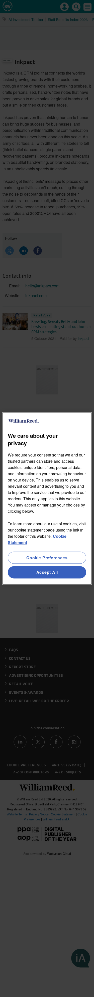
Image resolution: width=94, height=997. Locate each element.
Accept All (47, 572)
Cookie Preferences (46, 558)
